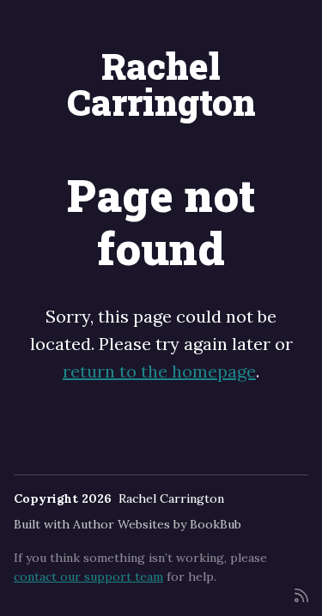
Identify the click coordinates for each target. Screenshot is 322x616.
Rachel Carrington (161, 83)
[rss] (301, 594)
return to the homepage (159, 371)
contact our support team (88, 576)
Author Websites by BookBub (157, 524)
